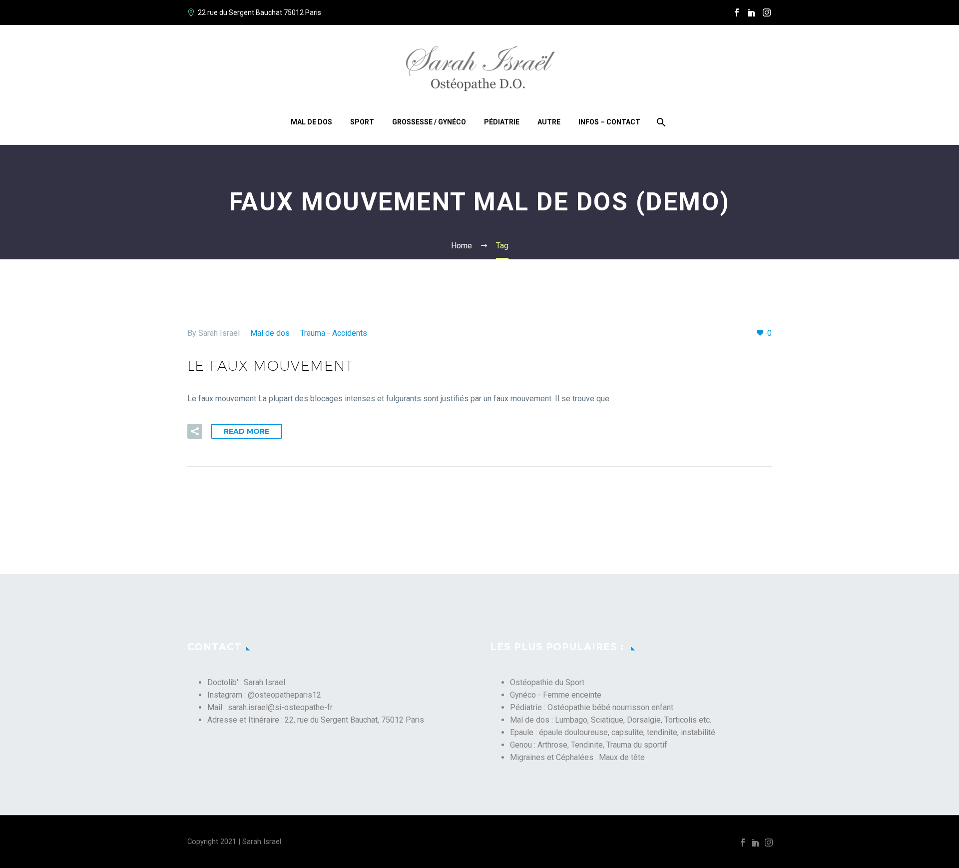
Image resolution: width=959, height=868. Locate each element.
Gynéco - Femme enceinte (555, 695)
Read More (246, 431)
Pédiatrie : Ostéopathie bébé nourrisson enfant (591, 707)
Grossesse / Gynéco (429, 122)
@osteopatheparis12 (284, 695)
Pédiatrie (501, 122)
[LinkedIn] (751, 12)
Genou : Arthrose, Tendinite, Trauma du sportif (588, 745)
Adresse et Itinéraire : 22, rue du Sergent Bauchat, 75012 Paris (315, 720)
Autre (548, 122)
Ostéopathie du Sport (547, 682)
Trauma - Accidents (333, 333)
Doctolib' (222, 682)
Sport (362, 122)
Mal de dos (311, 122)
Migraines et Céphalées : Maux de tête (577, 757)
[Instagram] (766, 12)
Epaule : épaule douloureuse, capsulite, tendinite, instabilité (612, 732)
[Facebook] (736, 12)
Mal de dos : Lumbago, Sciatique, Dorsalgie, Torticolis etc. (610, 720)
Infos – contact (609, 122)
